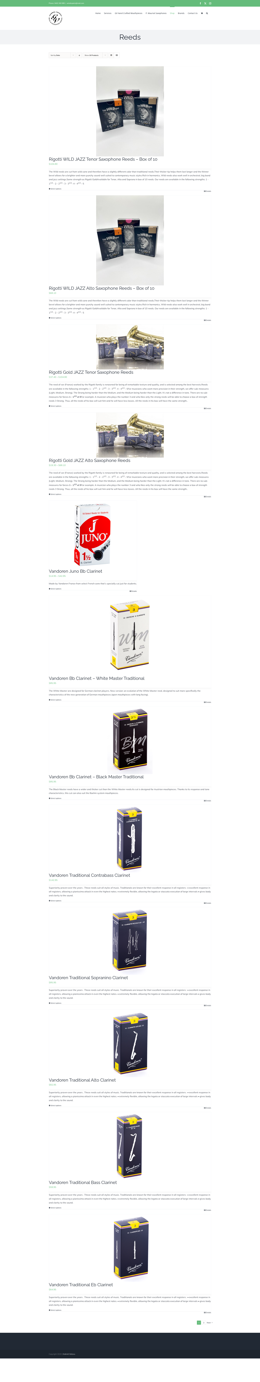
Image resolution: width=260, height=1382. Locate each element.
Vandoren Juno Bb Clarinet (75, 571)
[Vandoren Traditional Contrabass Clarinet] (130, 838)
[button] (207, 13)
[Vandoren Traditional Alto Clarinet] (130, 1043)
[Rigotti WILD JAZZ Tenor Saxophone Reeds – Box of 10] (130, 111)
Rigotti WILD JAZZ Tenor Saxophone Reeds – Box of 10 (103, 159)
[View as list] (116, 55)
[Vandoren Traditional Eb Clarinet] (130, 1248)
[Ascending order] (79, 55)
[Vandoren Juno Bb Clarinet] (93, 534)
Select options (56, 189)
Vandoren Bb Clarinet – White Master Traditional (96, 678)
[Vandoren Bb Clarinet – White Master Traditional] (130, 635)
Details (208, 191)
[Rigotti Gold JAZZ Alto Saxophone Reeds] (130, 435)
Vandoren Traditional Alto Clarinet (82, 1080)
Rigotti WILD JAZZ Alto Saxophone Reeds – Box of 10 (102, 288)
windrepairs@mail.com (75, 3)
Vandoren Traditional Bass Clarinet (83, 1182)
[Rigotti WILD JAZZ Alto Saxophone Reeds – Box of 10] (130, 240)
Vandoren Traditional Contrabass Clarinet (89, 875)
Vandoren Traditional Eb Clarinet (81, 1284)
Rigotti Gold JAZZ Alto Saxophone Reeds (89, 460)
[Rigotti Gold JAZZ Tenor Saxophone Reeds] (130, 346)
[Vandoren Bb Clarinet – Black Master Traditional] (130, 740)
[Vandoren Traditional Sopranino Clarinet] (130, 941)
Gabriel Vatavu (69, 1354)
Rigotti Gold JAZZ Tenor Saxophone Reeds (91, 372)
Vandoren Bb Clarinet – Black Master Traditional (96, 776)
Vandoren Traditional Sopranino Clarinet (88, 977)
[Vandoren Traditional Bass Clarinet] (130, 1146)
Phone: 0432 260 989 (57, 3)
